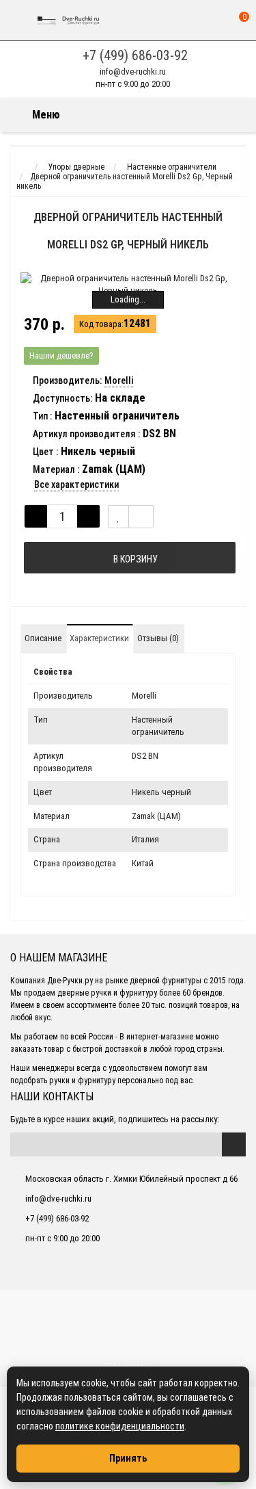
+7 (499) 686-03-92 (135, 55)
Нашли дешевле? (61, 355)
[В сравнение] (141, 516)
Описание (43, 638)
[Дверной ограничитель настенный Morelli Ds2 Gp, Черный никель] (128, 284)
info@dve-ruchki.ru (133, 71)
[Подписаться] (234, 1144)
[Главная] (22, 167)
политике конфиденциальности (119, 1426)
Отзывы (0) (158, 638)
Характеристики (99, 638)
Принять (128, 1458)
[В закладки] (118, 516)
